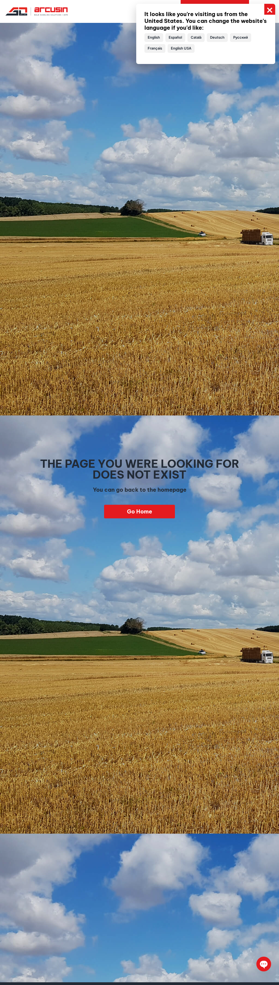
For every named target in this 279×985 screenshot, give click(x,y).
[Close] (269, 9)
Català (196, 37)
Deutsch (217, 37)
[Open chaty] (263, 964)
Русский (240, 37)
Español (175, 37)
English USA (181, 48)
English (154, 37)
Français (155, 48)
